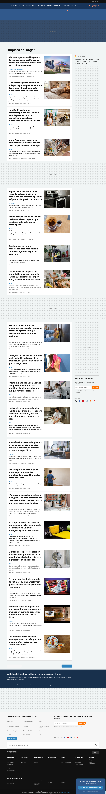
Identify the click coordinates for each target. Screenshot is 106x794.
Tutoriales (12, 203)
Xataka (9, 760)
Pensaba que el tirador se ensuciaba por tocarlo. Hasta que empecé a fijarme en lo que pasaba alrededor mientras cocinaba (25, 330)
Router (95, 61)
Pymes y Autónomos (92, 762)
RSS (90, 400)
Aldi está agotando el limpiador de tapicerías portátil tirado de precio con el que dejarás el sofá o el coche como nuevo (25, 61)
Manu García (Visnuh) (18, 76)
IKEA (90, 61)
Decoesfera (78, 762)
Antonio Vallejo (17, 210)
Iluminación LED (58, 685)
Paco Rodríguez (17, 401)
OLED (84, 61)
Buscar (95, 745)
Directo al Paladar (52, 760)
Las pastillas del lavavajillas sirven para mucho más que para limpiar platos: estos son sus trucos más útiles (25, 640)
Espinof (36, 762)
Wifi (40, 734)
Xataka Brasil (10, 783)
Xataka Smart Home (10, 767)
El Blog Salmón (92, 760)
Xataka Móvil (10, 762)
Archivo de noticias (15, 666)
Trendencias (78, 760)
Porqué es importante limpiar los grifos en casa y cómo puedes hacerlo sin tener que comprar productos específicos (25, 446)
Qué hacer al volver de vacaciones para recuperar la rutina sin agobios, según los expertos (23, 249)
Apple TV (79, 61)
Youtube (95, 6)
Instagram (93, 6)
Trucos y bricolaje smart (44, 727)
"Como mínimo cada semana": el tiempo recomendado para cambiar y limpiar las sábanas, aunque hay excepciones (25, 386)
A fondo (11, 454)
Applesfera (10, 764)
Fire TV (85, 59)
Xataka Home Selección (16, 69)
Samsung (77, 63)
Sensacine (37, 760)
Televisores (19, 685)
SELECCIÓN (41, 6)
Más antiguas (66, 666)
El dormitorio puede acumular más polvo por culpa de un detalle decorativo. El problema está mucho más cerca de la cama (25, 86)
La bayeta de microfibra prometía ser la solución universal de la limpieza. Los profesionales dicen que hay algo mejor (25, 359)
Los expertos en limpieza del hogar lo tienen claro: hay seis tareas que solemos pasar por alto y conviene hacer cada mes (24, 275)
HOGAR (49, 6)
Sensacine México (39, 781)
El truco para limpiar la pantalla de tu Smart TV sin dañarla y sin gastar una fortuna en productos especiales (25, 583)
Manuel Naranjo (17, 103)
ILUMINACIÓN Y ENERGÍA (70, 6)
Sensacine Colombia (37, 783)
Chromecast (78, 59)
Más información (65, 792)
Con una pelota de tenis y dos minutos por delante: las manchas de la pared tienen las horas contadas (24, 473)
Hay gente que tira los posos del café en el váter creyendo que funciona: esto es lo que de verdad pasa (25, 220)
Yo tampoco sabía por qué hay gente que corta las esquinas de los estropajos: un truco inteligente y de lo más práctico (25, 526)
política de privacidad (76, 726)
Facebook (79, 400)
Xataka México (11, 781)
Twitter (98, 6)
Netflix (97, 59)
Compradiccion (79, 764)
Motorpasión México (64, 781)
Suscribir (95, 387)
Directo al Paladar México (52, 781)
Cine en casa (26, 734)
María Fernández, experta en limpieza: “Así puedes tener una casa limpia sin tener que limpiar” (25, 142)
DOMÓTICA (57, 6)
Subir (94, 752)
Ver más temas (12, 738)
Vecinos (91, 59)
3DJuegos (23, 760)
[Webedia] (95, 1)
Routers (9, 734)
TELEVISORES (15, 6)
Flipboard (90, 6)
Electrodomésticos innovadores (32, 685)
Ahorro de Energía (47, 685)
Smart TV (84, 63)
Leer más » (29, 73)
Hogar (11, 94)
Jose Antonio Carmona (19, 158)
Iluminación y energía (13, 726)
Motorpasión (64, 760)
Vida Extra (23, 762)
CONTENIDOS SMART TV (29, 6)
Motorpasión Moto (66, 762)
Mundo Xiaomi (10, 770)
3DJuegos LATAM (25, 781)
